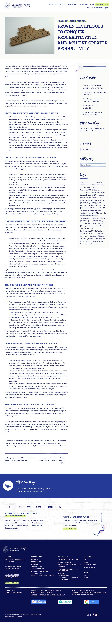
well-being (93, 244)
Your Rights (89, 567)
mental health (89, 208)
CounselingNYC (87, 190)
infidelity (87, 203)
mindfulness (86, 218)
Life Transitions (38, 569)
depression (85, 200)
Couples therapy (98, 192)
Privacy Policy (11, 590)
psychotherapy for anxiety (94, 226)
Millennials (100, 213)
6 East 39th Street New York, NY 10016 (12, 576)
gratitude (95, 200)
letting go (96, 203)
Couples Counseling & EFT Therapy (69, 565)
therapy (92, 239)
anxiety (84, 182)
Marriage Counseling (88, 205)
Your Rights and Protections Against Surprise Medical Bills (89, 593)
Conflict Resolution (88, 187)
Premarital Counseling (68, 559)
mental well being (87, 213)
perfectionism (86, 223)
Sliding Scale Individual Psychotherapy (68, 578)
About (51, 4)
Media (92, 4)
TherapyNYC (97, 241)
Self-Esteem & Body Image (42, 575)
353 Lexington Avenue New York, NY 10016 (13, 567)
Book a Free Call (102, 4)
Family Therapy (64, 562)
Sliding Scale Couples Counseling (68, 570)
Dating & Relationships (41, 571)
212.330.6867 (9, 561)
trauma (84, 244)
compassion (99, 185)
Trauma (34, 564)
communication (87, 185)
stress (95, 236)
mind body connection (89, 216)
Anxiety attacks (95, 182)
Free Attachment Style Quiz (97, 8)
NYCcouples (88, 221)
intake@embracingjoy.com (15, 560)
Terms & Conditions (13, 592)
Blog (86, 562)
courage (96, 198)
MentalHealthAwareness (92, 210)
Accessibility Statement (42, 592)
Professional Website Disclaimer (46, 590)
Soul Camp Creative (16, 616)
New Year (97, 218)
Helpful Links (90, 565)
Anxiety (34, 559)
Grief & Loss (36, 566)
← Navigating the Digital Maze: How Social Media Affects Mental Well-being (20, 459)
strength (87, 236)
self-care (87, 234)
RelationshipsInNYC (88, 231)
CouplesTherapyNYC (89, 195)
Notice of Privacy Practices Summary (48, 595)
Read (86, 578)
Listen (87, 575)
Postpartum (36, 573)
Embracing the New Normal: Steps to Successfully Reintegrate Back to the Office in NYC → (50, 460)
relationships (86, 228)
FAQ (85, 559)
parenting (98, 221)
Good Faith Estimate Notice (84, 590)
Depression (36, 562)
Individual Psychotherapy (65, 574)
